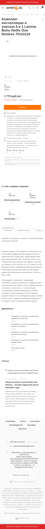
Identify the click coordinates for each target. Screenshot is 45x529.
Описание (8, 230)
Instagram (28, 436)
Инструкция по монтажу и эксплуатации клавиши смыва (24, 341)
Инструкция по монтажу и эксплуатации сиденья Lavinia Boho (24, 325)
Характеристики (23, 230)
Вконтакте (17, 436)
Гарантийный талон (18, 348)
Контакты (22, 429)
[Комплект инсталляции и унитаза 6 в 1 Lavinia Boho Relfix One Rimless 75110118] (22, 56)
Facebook (22, 436)
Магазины (31, 425)
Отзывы (38, 230)
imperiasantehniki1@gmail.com (24, 446)
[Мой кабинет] (37, 8)
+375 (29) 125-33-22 (17, 442)
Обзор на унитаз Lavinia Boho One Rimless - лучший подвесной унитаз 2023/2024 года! (22, 385)
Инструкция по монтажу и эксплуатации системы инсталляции (24, 333)
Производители (15, 425)
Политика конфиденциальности (24, 481)
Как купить (35, 421)
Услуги (23, 421)
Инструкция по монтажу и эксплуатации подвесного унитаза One (24, 317)
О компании (10, 421)
